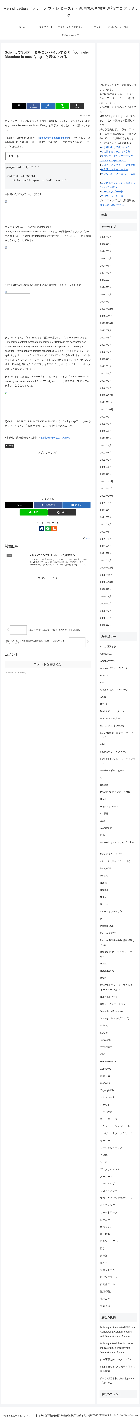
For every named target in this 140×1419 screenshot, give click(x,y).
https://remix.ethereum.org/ (54, 137)
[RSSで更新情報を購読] (54, 528)
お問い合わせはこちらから (55, 437)
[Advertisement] (48, 80)
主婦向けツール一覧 (112, 196)
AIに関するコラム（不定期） (117, 151)
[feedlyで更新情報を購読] (48, 528)
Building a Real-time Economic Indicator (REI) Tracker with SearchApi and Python (117, 1348)
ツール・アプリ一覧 (112, 191)
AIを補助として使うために (115, 147)
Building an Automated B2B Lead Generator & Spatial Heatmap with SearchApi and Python (118, 1332)
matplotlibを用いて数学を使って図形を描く (117, 1368)
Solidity (10, 446)
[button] (77, 106)
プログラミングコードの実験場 (118, 165)
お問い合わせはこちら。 (113, 205)
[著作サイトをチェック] (41, 528)
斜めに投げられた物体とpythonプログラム (117, 1380)
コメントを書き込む (48, 664)
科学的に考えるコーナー (114, 169)
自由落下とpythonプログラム (116, 1359)
